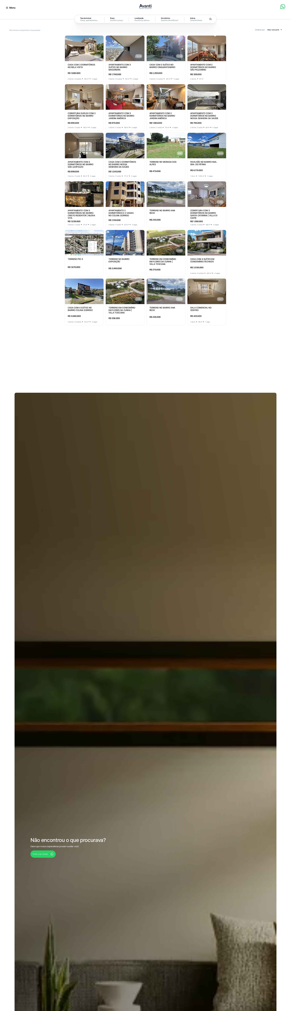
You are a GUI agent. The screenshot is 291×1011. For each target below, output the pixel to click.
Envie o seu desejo (40, 854)
